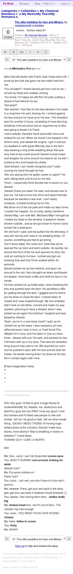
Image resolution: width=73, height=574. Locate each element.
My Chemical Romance (36, 35)
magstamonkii (23, 25)
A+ (22, 52)
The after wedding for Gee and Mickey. (39, 22)
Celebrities (28, 11)
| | (46, 52)
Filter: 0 (47, 3)
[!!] (26, 42)
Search (39, 3)
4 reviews (38, 25)
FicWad (8, 3)
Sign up (19, 546)
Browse (24, 3)
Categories (9, 11)
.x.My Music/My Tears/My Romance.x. (28, 15)
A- (5, 52)
